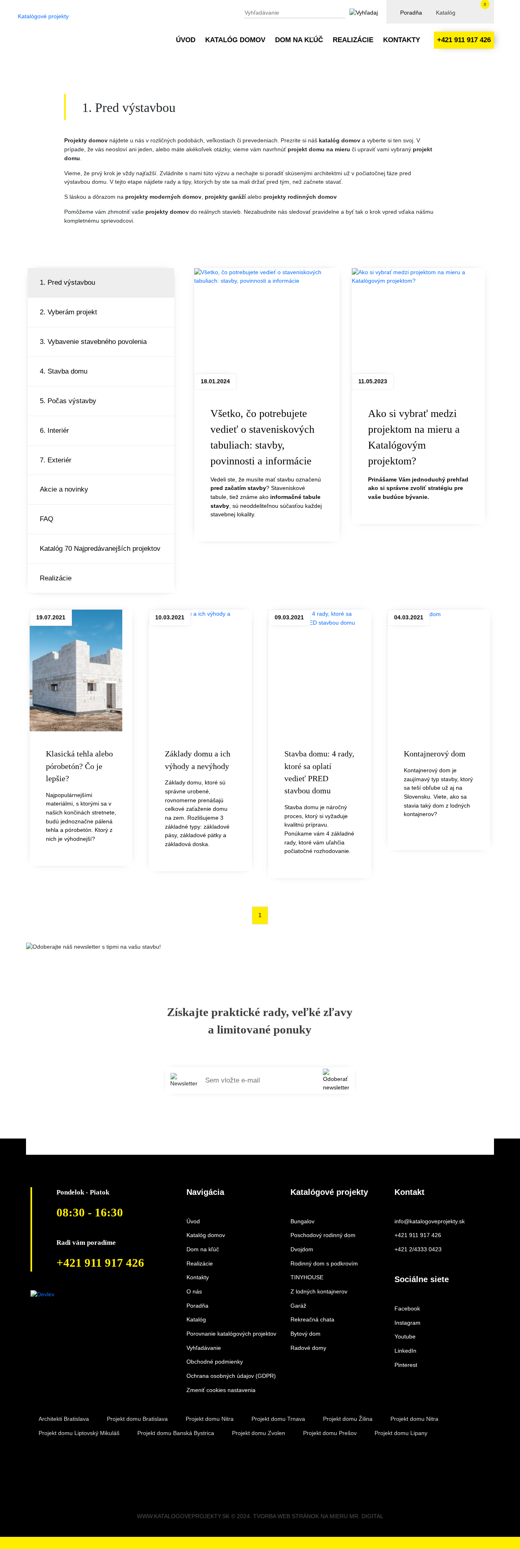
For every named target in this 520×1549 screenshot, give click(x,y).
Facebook (407, 1308)
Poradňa (411, 12)
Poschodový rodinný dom (322, 1235)
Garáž (298, 1305)
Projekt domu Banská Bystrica (175, 1433)
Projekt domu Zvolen (258, 1433)
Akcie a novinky (64, 489)
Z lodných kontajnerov (318, 1291)
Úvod (185, 40)
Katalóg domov (235, 40)
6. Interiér (54, 430)
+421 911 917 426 (464, 40)
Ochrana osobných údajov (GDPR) (231, 1376)
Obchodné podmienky (214, 1361)
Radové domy (308, 1348)
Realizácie (353, 40)
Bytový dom (305, 1333)
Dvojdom (301, 1249)
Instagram (407, 1322)
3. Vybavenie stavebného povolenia (93, 341)
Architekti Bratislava (64, 1419)
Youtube (405, 1336)
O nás (194, 1291)
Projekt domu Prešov (330, 1433)
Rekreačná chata (312, 1319)
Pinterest (405, 1365)
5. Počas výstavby (68, 401)
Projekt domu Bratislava (137, 1419)
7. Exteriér (56, 460)
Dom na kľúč (299, 40)
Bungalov (302, 1221)
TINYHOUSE (306, 1277)
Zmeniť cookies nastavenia (221, 1390)
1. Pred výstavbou (67, 282)
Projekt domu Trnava (278, 1419)
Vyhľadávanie (203, 1348)
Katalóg (445, 12)
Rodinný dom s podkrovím (324, 1263)
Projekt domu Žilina (348, 1419)
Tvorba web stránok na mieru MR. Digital (318, 1516)
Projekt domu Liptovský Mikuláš (79, 1433)
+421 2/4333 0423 (418, 1249)
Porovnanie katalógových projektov (231, 1333)
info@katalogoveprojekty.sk (429, 1221)
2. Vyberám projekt (68, 312)
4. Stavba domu (63, 371)
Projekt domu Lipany (401, 1433)
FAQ (46, 519)
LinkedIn (405, 1350)
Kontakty (401, 40)
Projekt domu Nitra (210, 1419)
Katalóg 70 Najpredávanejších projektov (100, 548)
